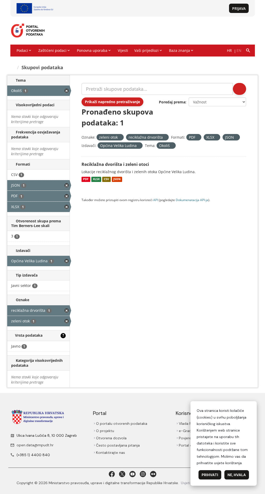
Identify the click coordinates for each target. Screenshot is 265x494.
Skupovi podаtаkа (42, 67)
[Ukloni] (120, 137)
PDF (86, 179)
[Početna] (12, 67)
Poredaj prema (172, 102)
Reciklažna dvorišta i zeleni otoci (115, 164)
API (155, 200)
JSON (117, 179)
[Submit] (239, 89)
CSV (106, 179)
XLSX (96, 179)
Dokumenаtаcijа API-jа (192, 200)
